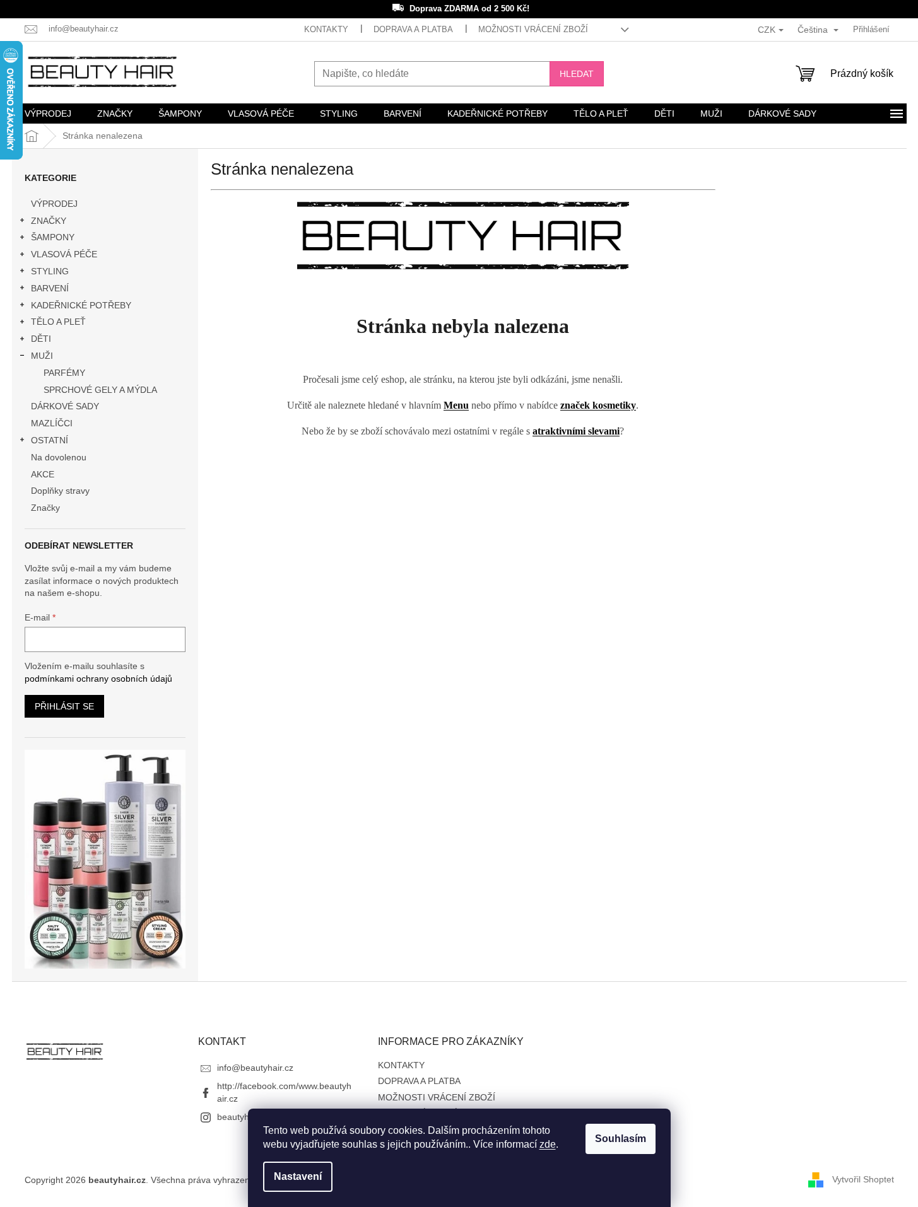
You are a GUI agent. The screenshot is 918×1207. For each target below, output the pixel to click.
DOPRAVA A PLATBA (413, 29)
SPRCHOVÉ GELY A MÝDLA (100, 390)
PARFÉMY (64, 373)
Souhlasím (620, 1138)
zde (547, 1144)
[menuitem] (48, 113)
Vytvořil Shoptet (863, 1179)
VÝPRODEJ (54, 204)
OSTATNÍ (49, 440)
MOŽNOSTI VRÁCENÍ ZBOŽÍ (533, 29)
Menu (456, 405)
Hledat (577, 74)
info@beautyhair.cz (255, 1068)
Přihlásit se (64, 706)
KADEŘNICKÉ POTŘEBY (81, 305)
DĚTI (41, 339)
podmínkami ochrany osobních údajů (98, 678)
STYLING (50, 271)
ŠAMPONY (52, 237)
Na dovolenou (58, 457)
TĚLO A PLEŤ (58, 322)
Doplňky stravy (60, 491)
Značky (45, 508)
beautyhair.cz (243, 1117)
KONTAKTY (326, 29)
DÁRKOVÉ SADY (65, 406)
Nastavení (298, 1176)
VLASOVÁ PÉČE (64, 254)
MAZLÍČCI (52, 423)
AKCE (42, 474)
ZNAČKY (48, 221)
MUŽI (42, 356)
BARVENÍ (50, 288)
